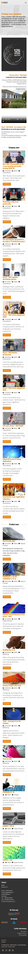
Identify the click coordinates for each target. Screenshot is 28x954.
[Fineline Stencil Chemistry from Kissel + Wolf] (14, 607)
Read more (7, 184)
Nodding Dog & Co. (9, 650)
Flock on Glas (7, 759)
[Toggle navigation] (26, 2)
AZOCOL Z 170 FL (8, 826)
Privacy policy (23, 935)
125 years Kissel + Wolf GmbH (13, 425)
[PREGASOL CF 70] (14, 785)
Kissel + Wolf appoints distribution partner (10, 278)
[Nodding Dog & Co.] (14, 642)
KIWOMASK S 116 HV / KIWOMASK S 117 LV (10, 577)
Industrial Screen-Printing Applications (12, 460)
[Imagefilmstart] (14, 98)
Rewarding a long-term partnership (10, 202)
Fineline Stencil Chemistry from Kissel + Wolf (14, 615)
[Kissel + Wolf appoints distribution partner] (14, 269)
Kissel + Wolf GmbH (9, 947)
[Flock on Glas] (14, 751)
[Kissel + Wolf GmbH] (5, 2)
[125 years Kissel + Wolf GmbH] (14, 418)
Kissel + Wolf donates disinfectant (10, 353)
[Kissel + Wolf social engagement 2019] (14, 380)
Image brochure (22, 933)
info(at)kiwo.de (10, 901)
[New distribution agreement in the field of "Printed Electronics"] (14, 232)
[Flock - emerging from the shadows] (14, 713)
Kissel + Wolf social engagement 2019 (14, 389)
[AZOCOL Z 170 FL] (14, 818)
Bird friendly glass (9, 541)
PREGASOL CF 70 (8, 792)
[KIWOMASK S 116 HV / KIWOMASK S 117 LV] (14, 569)
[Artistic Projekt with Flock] (14, 678)
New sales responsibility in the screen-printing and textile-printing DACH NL (13, 166)
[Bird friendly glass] (14, 533)
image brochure (20, 89)
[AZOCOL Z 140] (14, 852)
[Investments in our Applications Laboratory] (14, 489)
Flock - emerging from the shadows (12, 722)
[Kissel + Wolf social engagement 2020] (14, 307)
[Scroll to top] (25, 951)
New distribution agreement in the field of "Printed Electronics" (14, 240)
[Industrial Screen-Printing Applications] (14, 451)
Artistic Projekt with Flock (12, 685)
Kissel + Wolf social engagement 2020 (14, 316)
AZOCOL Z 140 (7, 860)
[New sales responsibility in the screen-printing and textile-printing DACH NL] (14, 157)
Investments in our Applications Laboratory (14, 498)
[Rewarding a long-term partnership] (14, 194)
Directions (24, 931)
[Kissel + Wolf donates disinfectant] (14, 345)
